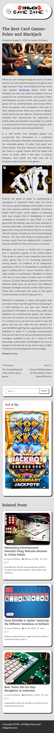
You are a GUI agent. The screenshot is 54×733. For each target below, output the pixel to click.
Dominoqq (24, 89)
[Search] (46, 11)
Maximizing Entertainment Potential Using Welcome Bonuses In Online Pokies (25, 551)
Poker (15, 353)
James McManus (39, 40)
